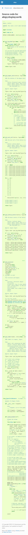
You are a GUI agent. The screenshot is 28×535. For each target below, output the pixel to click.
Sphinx (9, 530)
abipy (15, 2)
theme (17, 530)
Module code (8, 8)
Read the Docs (8, 532)
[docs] (23, 40)
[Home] (2, 8)
